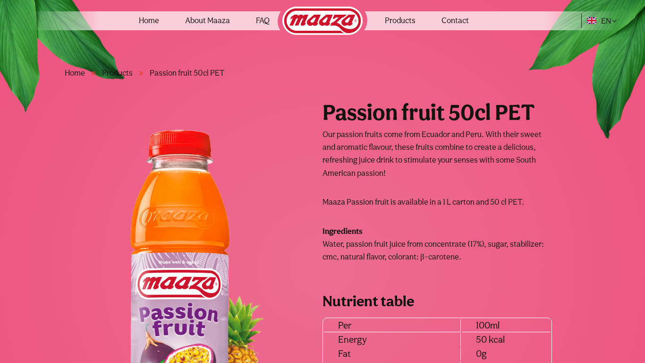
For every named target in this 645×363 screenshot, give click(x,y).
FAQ (263, 20)
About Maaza (207, 20)
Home (149, 20)
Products (400, 20)
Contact (455, 20)
